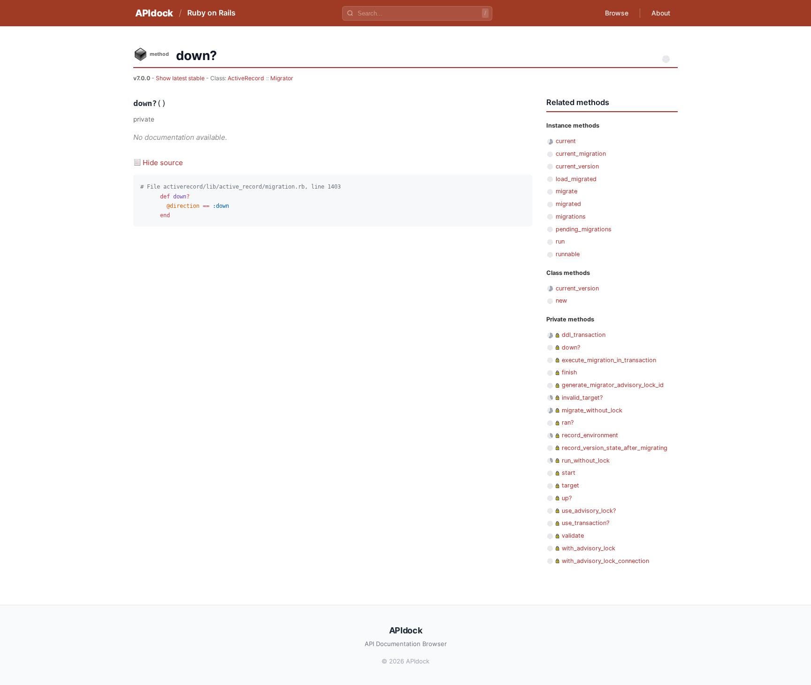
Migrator (281, 78)
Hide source (163, 162)
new (561, 300)
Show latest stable (181, 78)
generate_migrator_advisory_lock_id (613, 384)
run (560, 241)
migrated (568, 203)
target (570, 485)
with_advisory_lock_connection (605, 560)
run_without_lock (586, 460)
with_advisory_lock (588, 548)
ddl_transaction (583, 334)
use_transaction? (585, 522)
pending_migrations (584, 229)
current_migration (581, 153)
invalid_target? (582, 397)
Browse (616, 13)
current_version (577, 166)
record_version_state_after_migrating (614, 447)
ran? (568, 422)
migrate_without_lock (592, 410)
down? (571, 347)
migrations (571, 216)
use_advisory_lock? (589, 510)
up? (567, 498)
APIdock (154, 13)
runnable (568, 254)
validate (573, 535)
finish (569, 372)
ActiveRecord (246, 78)
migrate (566, 191)
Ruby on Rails (211, 12)
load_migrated (576, 179)
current (566, 141)
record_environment (590, 435)
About (660, 13)
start (568, 472)
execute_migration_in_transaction (609, 360)
